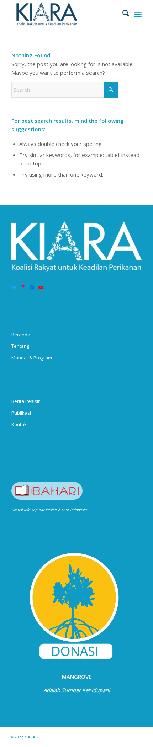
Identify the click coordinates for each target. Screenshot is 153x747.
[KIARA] (63, 14)
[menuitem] (122, 14)
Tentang (20, 346)
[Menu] (138, 14)
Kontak (19, 424)
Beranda (20, 334)
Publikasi (21, 413)
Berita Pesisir (25, 401)
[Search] (122, 14)
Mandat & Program (31, 357)
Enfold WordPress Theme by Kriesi (73, 737)
